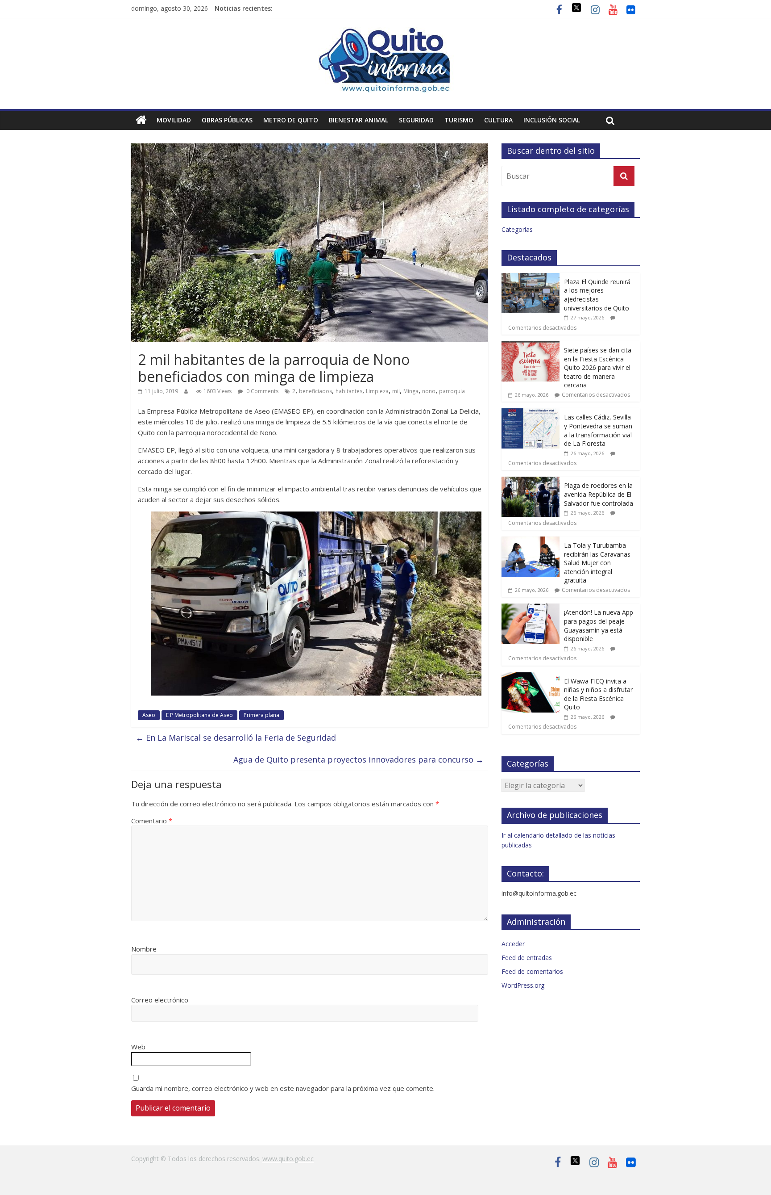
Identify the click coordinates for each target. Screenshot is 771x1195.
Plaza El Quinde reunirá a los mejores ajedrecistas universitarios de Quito (597, 294)
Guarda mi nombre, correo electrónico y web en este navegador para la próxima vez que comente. (283, 1088)
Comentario (151, 820)
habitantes (349, 391)
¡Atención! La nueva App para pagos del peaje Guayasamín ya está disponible (598, 625)
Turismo (458, 120)
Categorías (517, 229)
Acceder (513, 943)
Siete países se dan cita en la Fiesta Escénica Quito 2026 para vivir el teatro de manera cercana (597, 367)
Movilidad (174, 120)
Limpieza (377, 391)
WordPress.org (523, 985)
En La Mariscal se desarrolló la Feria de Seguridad (236, 737)
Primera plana (261, 715)
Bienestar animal (358, 120)
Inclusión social (551, 120)
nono (428, 391)
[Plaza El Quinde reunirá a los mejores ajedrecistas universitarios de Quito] (531, 277)
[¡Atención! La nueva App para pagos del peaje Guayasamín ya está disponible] (531, 608)
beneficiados (315, 391)
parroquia (452, 391)
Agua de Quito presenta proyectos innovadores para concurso (358, 759)
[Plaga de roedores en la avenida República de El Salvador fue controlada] (531, 481)
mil (396, 391)
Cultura (498, 120)
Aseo (148, 715)
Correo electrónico (159, 999)
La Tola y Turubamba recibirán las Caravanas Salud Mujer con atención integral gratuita (597, 562)
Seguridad (416, 120)
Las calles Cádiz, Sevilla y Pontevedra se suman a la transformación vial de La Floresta (598, 430)
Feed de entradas (527, 957)
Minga (411, 391)
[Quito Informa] (385, 32)
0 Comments (261, 391)
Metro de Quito (290, 120)
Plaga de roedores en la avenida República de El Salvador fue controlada (598, 494)
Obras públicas (227, 120)
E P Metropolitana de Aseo (199, 715)
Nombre (144, 948)
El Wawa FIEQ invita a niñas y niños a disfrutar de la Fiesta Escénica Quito (598, 694)
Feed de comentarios (532, 971)
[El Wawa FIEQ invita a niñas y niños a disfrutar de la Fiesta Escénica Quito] (531, 677)
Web (138, 1046)
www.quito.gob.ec (288, 1158)
